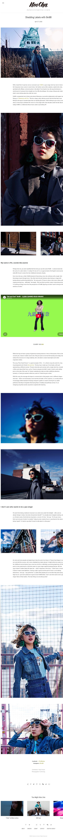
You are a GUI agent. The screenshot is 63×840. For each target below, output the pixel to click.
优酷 (42, 344)
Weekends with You (23, 98)
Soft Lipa (38, 818)
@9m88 (41, 763)
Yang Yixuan (41, 769)
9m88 (41, 85)
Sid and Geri (31, 365)
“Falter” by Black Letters (12, 818)
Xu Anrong (42, 771)
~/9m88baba (41, 761)
